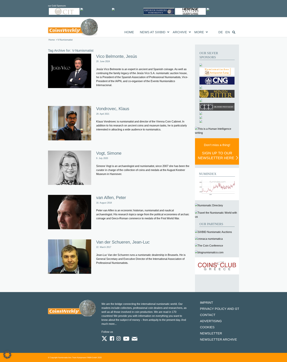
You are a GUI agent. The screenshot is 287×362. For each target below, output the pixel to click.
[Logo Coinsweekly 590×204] (73, 27)
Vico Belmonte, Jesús (116, 56)
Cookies (207, 327)
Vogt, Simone (108, 153)
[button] (7, 354)
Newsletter (211, 333)
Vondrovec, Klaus (112, 108)
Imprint (206, 302)
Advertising (211, 321)
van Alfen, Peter (111, 197)
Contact (207, 315)
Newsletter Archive (218, 339)
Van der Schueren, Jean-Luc (123, 242)
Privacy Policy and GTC (221, 308)
